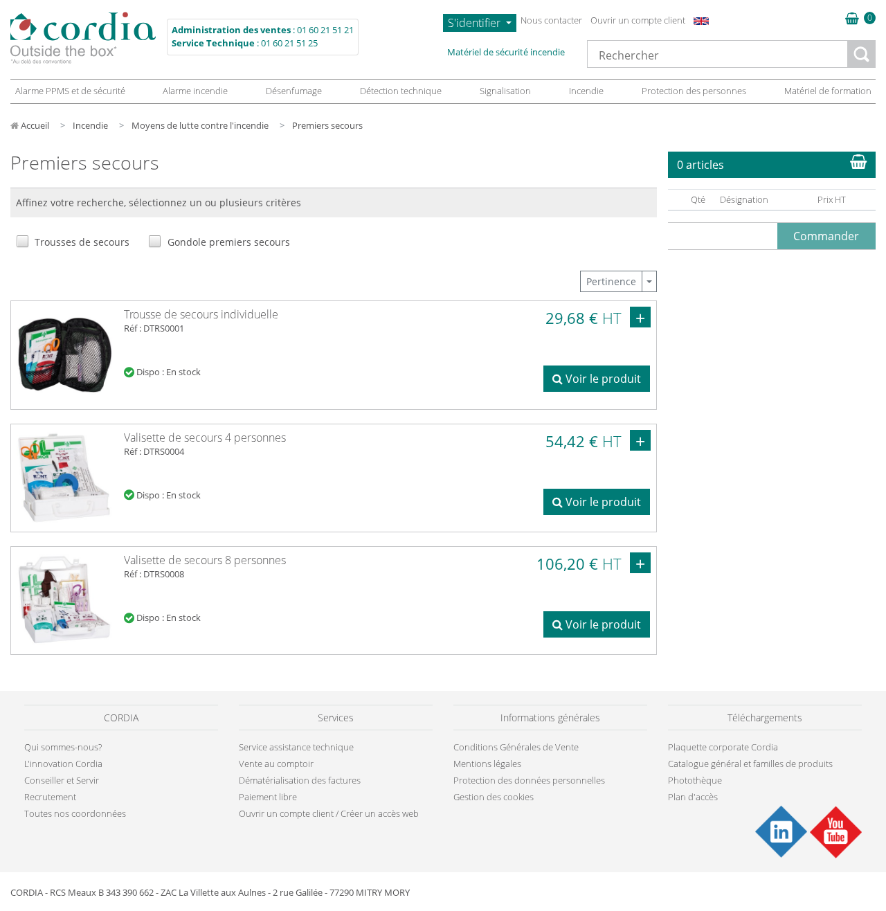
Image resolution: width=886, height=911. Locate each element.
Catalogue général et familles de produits (750, 763)
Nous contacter (551, 20)
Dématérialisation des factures (300, 780)
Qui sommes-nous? (63, 747)
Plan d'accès (693, 797)
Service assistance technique (296, 747)
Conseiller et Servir (61, 780)
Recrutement (50, 797)
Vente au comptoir (276, 763)
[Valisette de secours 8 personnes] (65, 599)
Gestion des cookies (493, 797)
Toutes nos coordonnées (75, 813)
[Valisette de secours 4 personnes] (65, 477)
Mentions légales (487, 763)
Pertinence (611, 281)
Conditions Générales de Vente (516, 747)
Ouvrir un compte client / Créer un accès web (329, 813)
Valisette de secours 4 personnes (205, 437)
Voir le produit (602, 378)
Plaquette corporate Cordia (723, 747)
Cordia (83, 38)
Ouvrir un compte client (637, 20)
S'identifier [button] (475, 22)
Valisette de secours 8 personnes (205, 560)
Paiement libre (268, 797)
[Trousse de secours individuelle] (65, 354)
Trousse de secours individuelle (201, 314)
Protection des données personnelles (529, 780)
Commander (826, 236)
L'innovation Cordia (63, 763)
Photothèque (695, 780)
